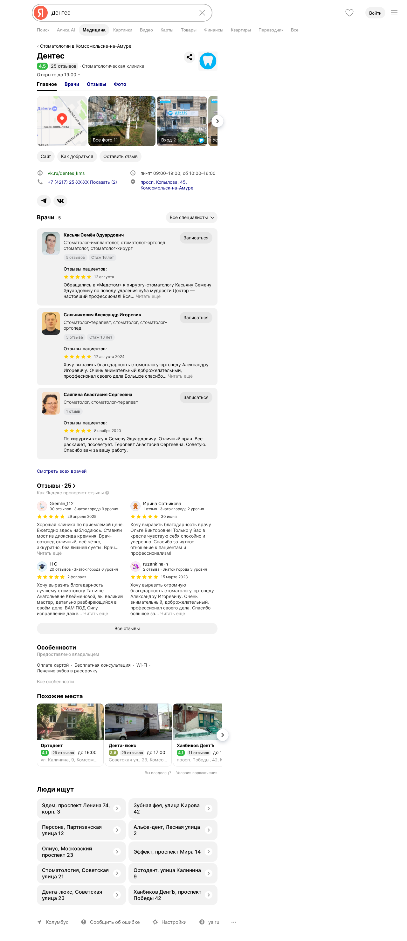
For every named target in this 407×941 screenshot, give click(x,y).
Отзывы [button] (96, 84)
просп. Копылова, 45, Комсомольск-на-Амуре (167, 184)
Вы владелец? (158, 772)
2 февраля (76, 576)
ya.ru (213, 922)
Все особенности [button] (55, 681)
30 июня (169, 516)
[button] (42, 66)
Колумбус (57, 922)
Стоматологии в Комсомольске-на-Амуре (85, 46)
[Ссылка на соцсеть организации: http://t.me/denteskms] (44, 201)
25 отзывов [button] (63, 66)
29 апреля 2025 (81, 516)
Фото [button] (120, 84)
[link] (62, 121)
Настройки (174, 922)
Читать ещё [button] (148, 296)
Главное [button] (47, 84)
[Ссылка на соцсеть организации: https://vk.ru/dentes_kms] (60, 201)
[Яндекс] (41, 13)
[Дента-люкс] (138, 735)
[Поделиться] (189, 57)
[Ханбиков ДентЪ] (206, 735)
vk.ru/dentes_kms (66, 173)
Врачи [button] (72, 84)
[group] (80, 528)
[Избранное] (349, 13)
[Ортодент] (70, 735)
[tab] (47, 84)
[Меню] (394, 12)
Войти (375, 13)
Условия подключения (196, 772)
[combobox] (121, 12)
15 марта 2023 (174, 576)
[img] (78, 276)
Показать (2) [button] (82, 182)
